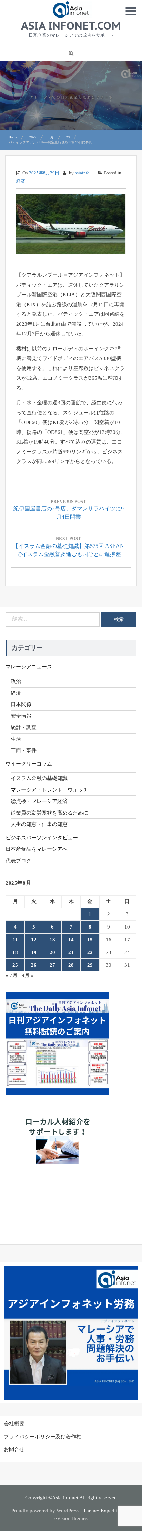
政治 (16, 681)
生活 (16, 739)
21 (71, 952)
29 (90, 965)
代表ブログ (18, 860)
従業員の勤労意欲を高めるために (49, 813)
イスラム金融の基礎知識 (39, 778)
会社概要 (14, 1423)
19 (34, 952)
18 (15, 952)
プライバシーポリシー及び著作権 (42, 1436)
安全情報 (21, 716)
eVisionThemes (71, 1518)
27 (52, 965)
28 (71, 965)
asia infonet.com (71, 25)
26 (34, 965)
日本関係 (21, 704)
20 (52, 952)
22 (90, 952)
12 (34, 939)
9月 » (28, 975)
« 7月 (12, 975)
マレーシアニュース (29, 666)
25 (15, 965)
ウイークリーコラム (29, 764)
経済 (20, 181)
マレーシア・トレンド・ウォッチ (49, 790)
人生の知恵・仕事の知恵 (39, 824)
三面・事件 (24, 750)
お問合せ (14, 1449)
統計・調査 (24, 727)
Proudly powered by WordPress (45, 1510)
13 (52, 939)
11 (15, 939)
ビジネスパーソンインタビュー (42, 837)
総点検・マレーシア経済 (39, 801)
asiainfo (82, 172)
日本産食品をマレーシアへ (37, 849)
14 (71, 939)
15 (90, 939)
